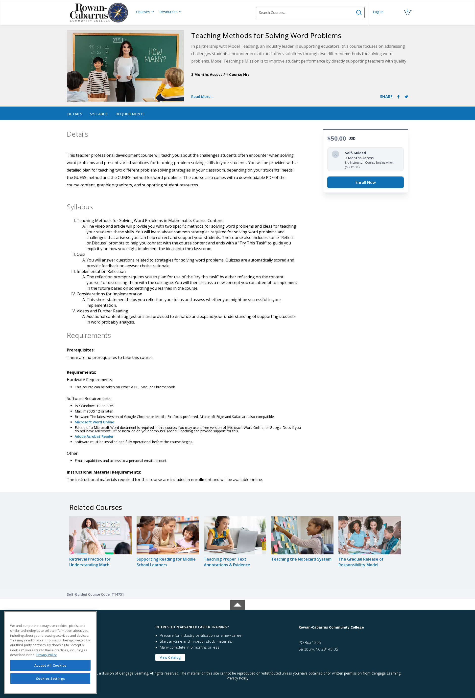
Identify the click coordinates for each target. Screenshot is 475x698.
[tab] (108, 627)
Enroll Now (366, 182)
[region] (50, 652)
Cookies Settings (50, 678)
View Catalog (170, 657)
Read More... (202, 96)
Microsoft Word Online (94, 422)
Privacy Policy (237, 678)
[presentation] (145, 11)
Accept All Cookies (50, 665)
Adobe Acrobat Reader (94, 436)
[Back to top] (237, 604)
